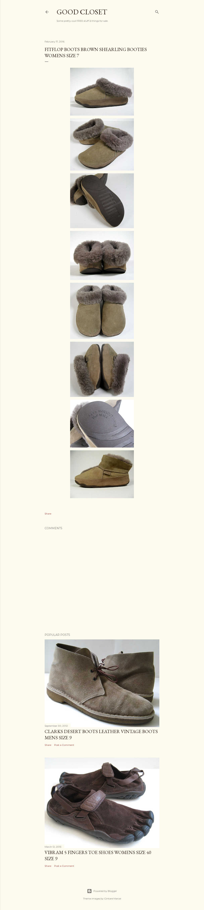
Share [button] (48, 513)
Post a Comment (64, 744)
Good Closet (82, 12)
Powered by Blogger (105, 890)
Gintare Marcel (112, 898)
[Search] (157, 11)
